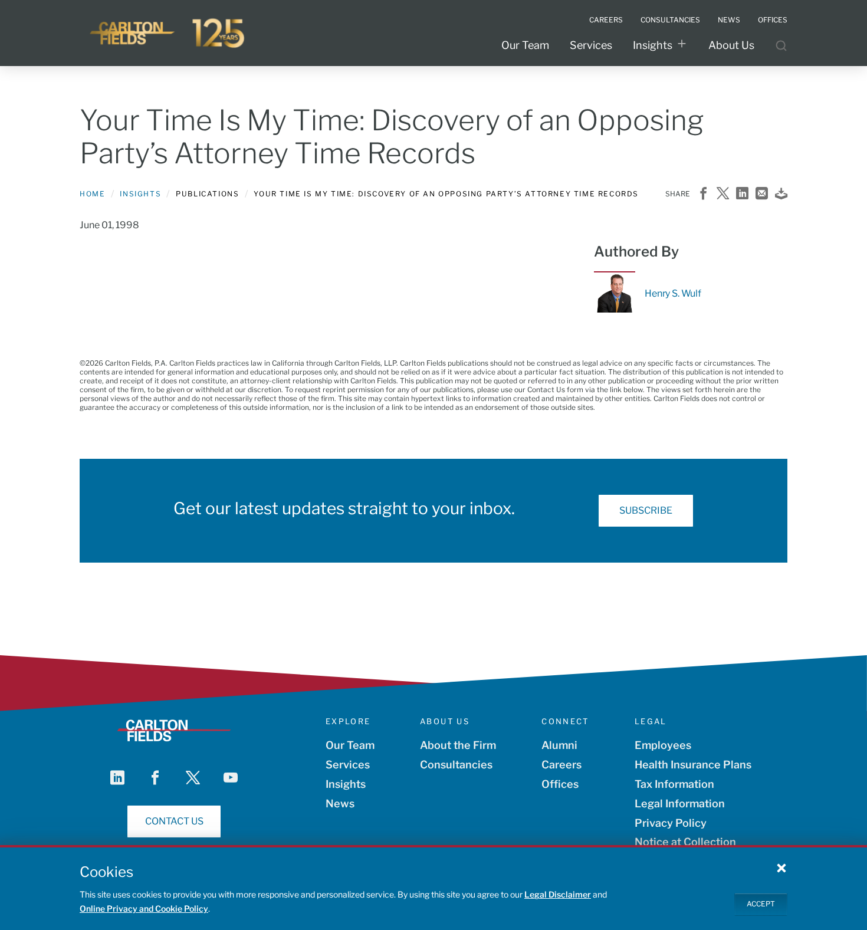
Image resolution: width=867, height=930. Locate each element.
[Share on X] (723, 194)
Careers (561, 764)
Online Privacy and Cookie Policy (144, 908)
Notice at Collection (685, 842)
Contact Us (174, 821)
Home (92, 193)
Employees (663, 745)
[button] (781, 867)
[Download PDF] (781, 194)
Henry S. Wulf (673, 293)
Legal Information (680, 803)
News (340, 803)
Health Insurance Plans (693, 764)
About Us (731, 45)
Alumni (559, 745)
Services (591, 45)
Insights (652, 45)
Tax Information (674, 784)
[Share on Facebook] (703, 194)
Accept (761, 903)
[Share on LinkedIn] (742, 194)
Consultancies (456, 764)
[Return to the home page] (168, 33)
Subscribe (645, 510)
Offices (560, 784)
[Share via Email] (762, 194)
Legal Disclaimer (557, 894)
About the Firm (458, 745)
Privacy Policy (671, 823)
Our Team (525, 45)
